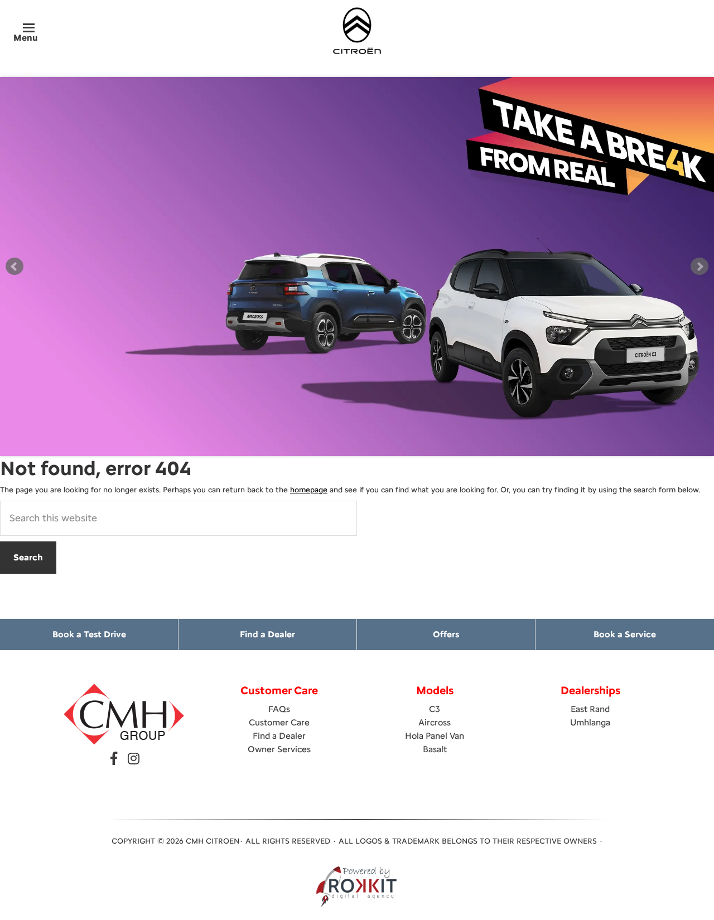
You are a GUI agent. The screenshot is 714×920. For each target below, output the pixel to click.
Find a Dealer (267, 634)
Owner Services (279, 749)
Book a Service (625, 634)
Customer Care (279, 722)
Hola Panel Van (434, 735)
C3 (434, 709)
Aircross (434, 722)
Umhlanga (590, 722)
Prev (14, 266)
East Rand (590, 709)
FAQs (279, 709)
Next (699, 266)
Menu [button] (25, 37)
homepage (308, 490)
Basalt (435, 749)
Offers (446, 634)
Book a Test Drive (89, 634)
